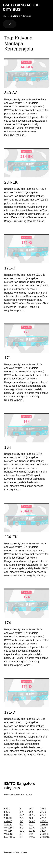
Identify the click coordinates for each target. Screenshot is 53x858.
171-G (9, 268)
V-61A (43, 830)
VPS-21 (44, 821)
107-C (32, 815)
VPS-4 (43, 815)
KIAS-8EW (9, 837)
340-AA (11, 93)
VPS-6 (43, 812)
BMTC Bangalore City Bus (21, 7)
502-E (7, 812)
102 (31, 812)
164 (7, 447)
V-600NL (44, 834)
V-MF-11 (44, 824)
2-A (21, 812)
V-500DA (8, 827)
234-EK (11, 182)
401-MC (8, 821)
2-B (21, 818)
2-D (21, 821)
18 (21, 834)
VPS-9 (43, 808)
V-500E (8, 824)
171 (7, 358)
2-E (21, 824)
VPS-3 (43, 818)
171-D (9, 712)
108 (31, 818)
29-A (22, 815)
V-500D (8, 830)
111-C (32, 827)
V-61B (43, 827)
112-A (32, 837)
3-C (21, 827)
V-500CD (8, 834)
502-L (7, 808)
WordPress (22, 852)
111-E (32, 830)
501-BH (8, 818)
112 (31, 834)
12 (21, 837)
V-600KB (44, 837)
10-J (22, 830)
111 (31, 824)
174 (7, 623)
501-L (7, 815)
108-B (32, 821)
